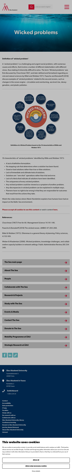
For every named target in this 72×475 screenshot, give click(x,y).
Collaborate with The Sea (16, 287)
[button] (15, 355)
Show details (36, 471)
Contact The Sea (11, 320)
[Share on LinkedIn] (10, 355)
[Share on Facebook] (4, 355)
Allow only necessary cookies (36, 466)
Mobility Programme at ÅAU (17, 337)
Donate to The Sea (12, 329)
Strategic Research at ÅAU (16, 345)
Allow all (36, 460)
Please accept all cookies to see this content (21, 210)
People (7, 279)
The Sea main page (13, 262)
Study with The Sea (13, 304)
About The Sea (11, 270)
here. (55, 210)
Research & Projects (13, 295)
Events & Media (11, 312)
